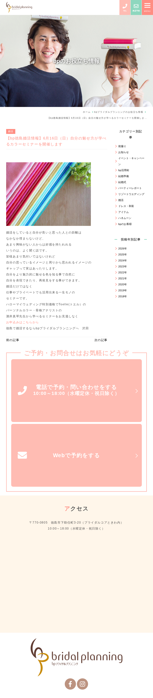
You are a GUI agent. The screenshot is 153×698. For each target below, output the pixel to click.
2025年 (122, 254)
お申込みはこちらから (22, 322)
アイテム (123, 212)
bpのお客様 (125, 224)
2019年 (122, 290)
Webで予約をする (76, 455)
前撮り (122, 146)
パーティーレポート (130, 188)
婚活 (10, 131)
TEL (125, 11)
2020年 (122, 284)
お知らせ (123, 152)
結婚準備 (123, 176)
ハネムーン (124, 218)
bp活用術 (123, 170)
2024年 (122, 260)
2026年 (122, 248)
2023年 (122, 266)
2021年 (122, 278)
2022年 (122, 272)
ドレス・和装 (126, 206)
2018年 (122, 296)
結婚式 (122, 182)
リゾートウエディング (131, 194)
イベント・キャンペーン (131, 161)
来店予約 (136, 11)
